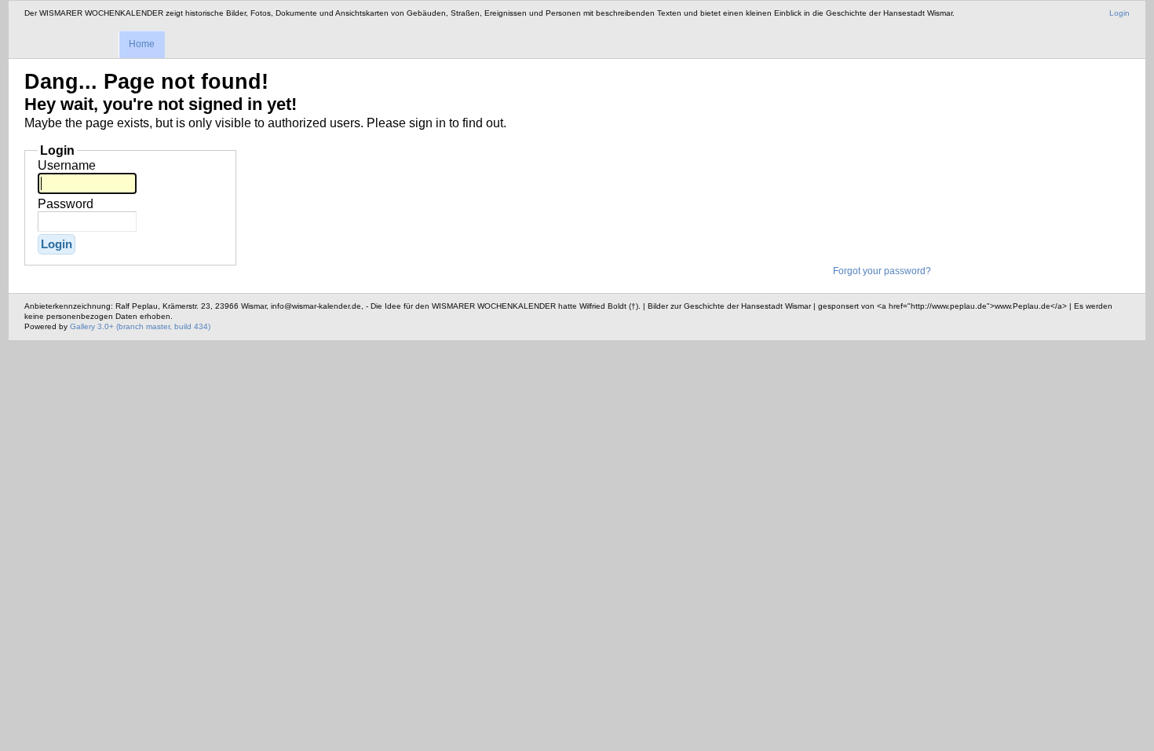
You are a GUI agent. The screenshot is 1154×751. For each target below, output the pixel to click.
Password (65, 204)
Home (142, 43)
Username (67, 165)
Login (1119, 13)
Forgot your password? (882, 271)
